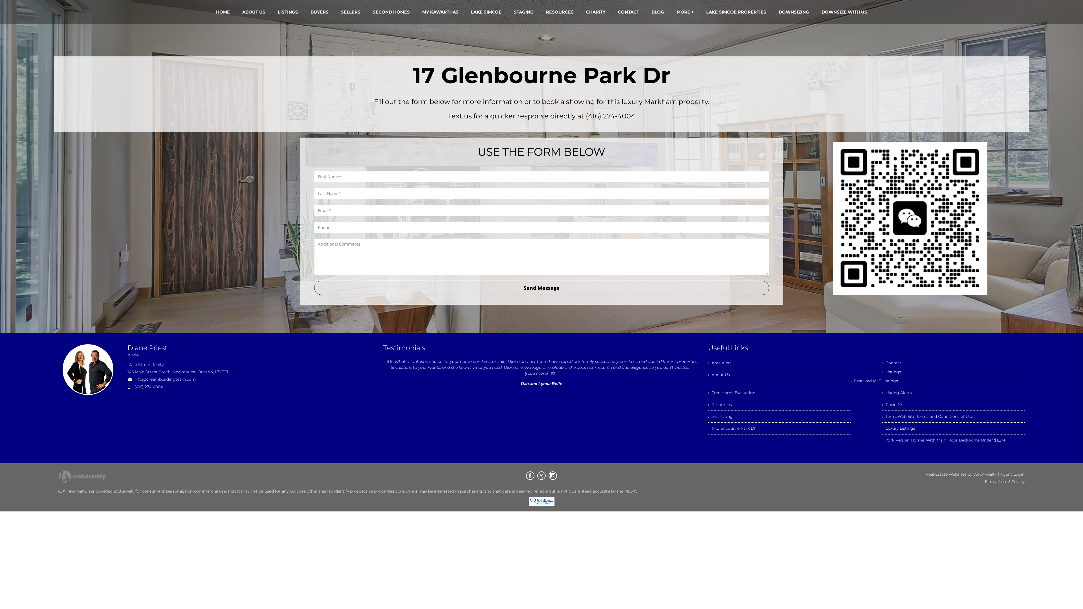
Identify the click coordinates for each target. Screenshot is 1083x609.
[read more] (536, 373)
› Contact (891, 362)
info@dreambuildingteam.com (165, 379)
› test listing (720, 416)
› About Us (719, 374)
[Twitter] (541, 475)
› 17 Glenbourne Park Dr (732, 428)
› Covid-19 (892, 404)
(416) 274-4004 (149, 386)
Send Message (542, 287)
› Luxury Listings (898, 428)
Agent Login (1012, 474)
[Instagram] (553, 475)
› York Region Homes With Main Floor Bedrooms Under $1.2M (943, 440)
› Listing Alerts (897, 392)
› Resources (720, 404)
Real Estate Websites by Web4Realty (961, 474)
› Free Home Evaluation (731, 392)
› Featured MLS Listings (874, 380)
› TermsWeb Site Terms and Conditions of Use (927, 416)
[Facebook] (530, 475)
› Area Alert (719, 362)
